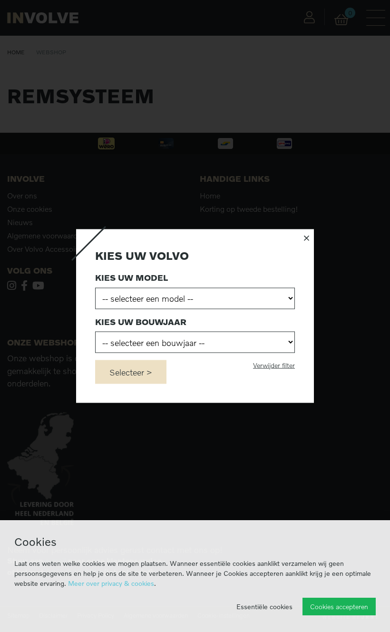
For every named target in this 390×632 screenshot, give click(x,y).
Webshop (51, 52)
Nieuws (20, 222)
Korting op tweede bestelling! (249, 209)
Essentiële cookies (264, 606)
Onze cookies (29, 209)
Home (16, 52)
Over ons (22, 195)
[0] (341, 19)
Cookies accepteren (339, 606)
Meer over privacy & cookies (111, 583)
